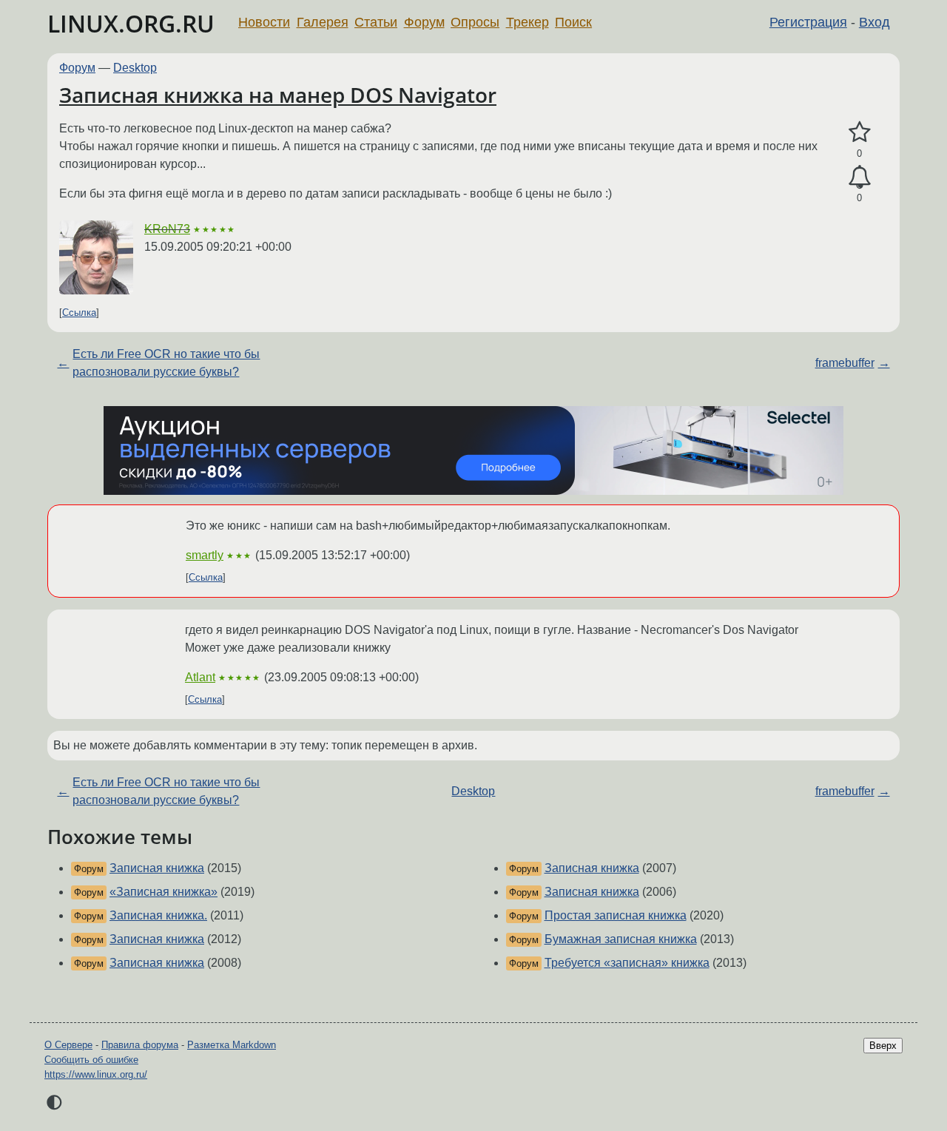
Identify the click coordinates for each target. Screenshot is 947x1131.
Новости (264, 22)
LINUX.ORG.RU (131, 23)
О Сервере (68, 1044)
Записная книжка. (158, 915)
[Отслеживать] (859, 177)
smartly (204, 555)
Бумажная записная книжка (621, 939)
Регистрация (808, 22)
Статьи (375, 22)
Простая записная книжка (616, 915)
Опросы (475, 22)
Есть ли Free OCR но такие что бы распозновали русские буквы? (166, 363)
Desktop (135, 67)
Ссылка (79, 312)
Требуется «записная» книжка (627, 962)
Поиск (573, 22)
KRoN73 (167, 229)
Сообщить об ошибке (91, 1059)
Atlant (200, 677)
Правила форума (139, 1044)
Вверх (883, 1045)
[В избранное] (859, 132)
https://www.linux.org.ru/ (95, 1074)
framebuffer (844, 363)
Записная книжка (156, 868)
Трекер (527, 22)
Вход (874, 22)
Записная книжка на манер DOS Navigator (277, 95)
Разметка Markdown (231, 1044)
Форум (424, 22)
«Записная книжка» (163, 891)
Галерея (322, 22)
